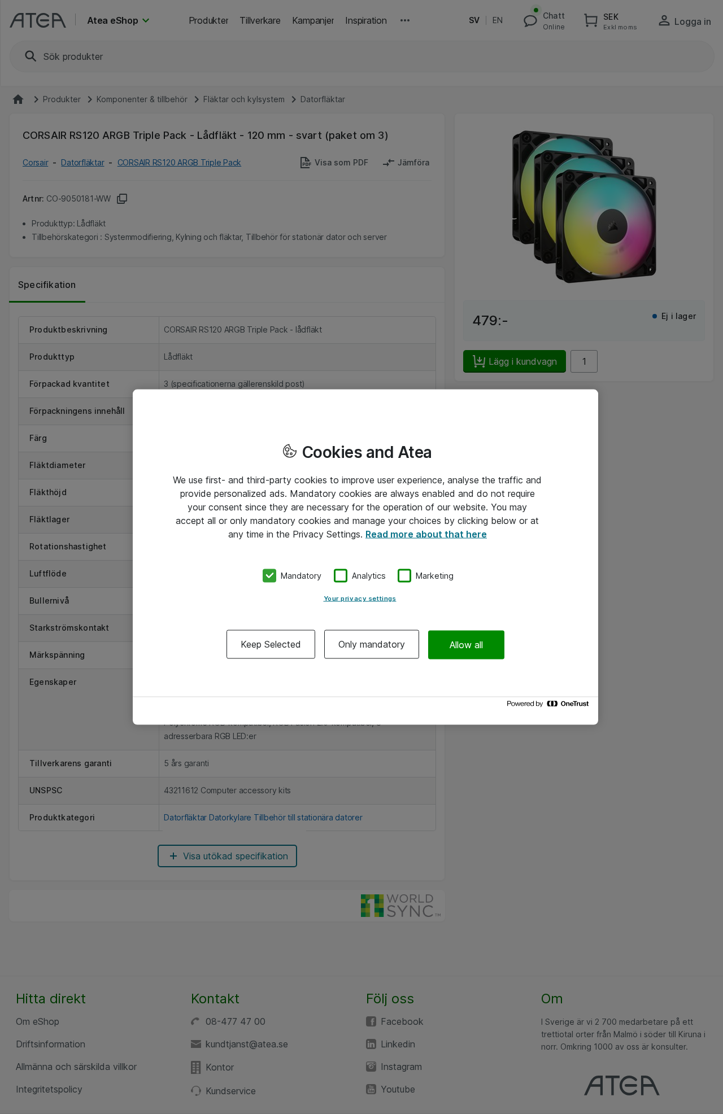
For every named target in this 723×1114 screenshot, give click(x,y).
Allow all (466, 644)
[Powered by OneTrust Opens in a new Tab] (550, 707)
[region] (365, 557)
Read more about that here (426, 533)
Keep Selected (271, 644)
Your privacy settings (360, 598)
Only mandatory (371, 644)
